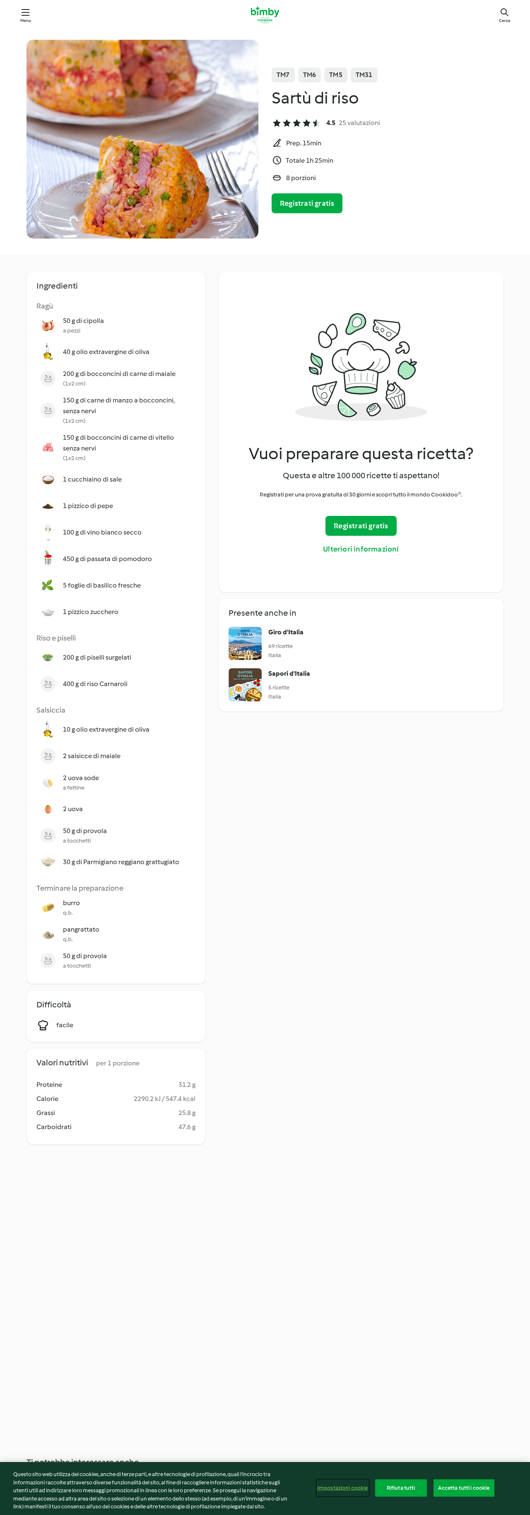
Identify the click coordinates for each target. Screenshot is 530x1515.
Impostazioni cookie (342, 1488)
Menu (25, 20)
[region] (265, 1488)
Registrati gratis (307, 203)
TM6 (309, 75)
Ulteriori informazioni (361, 549)
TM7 (283, 75)
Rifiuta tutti (401, 1488)
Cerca (504, 20)
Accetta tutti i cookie (464, 1488)
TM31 (364, 75)
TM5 (335, 75)
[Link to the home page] (265, 15)
